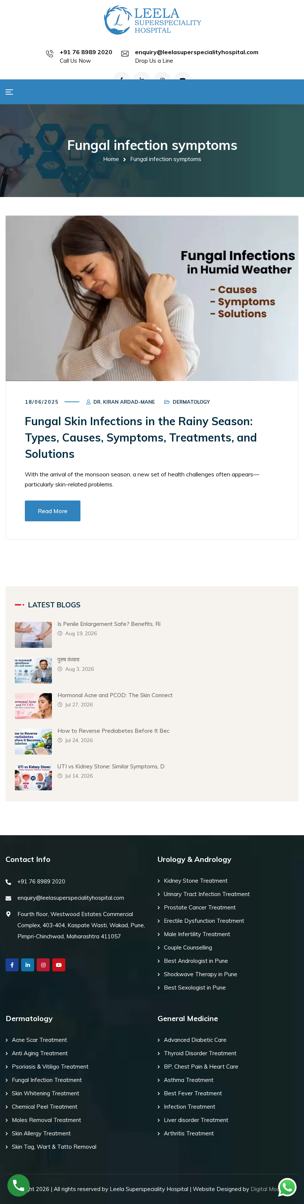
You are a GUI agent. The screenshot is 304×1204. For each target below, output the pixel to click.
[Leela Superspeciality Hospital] (152, 20)
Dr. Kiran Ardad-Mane (124, 402)
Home (111, 159)
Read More (52, 511)
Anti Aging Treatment (40, 1053)
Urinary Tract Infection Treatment (207, 894)
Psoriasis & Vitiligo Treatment (50, 1066)
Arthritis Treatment (189, 1133)
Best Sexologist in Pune (195, 987)
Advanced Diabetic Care (195, 1039)
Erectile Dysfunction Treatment (204, 920)
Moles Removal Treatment (46, 1119)
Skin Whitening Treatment (45, 1093)
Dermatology (191, 402)
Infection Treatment (189, 1106)
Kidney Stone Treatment (196, 880)
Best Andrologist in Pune (196, 960)
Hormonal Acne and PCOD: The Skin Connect (115, 695)
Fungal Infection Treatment (47, 1079)
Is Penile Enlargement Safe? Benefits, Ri (109, 623)
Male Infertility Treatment (197, 934)
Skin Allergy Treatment (41, 1133)
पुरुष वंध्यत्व (68, 659)
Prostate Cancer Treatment (200, 907)
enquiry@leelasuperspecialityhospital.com (196, 52)
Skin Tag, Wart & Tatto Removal (54, 1146)
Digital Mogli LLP (273, 1188)
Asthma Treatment (189, 1079)
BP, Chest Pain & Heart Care (201, 1066)
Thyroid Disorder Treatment (200, 1053)
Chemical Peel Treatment (44, 1106)
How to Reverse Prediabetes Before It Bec (113, 730)
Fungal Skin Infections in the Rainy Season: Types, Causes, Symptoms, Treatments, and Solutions (141, 437)
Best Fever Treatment (193, 1093)
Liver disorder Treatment (196, 1119)
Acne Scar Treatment (39, 1039)
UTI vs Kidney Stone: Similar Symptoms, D (111, 766)
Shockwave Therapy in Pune (200, 974)
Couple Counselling (188, 947)
